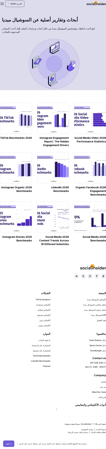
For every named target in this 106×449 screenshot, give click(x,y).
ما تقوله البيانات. (44, 340)
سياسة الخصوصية (87, 429)
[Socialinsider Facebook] (96, 276)
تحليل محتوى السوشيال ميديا (95, 310)
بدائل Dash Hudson (97, 340)
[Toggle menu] (2, 4)
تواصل (103, 382)
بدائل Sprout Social (98, 345)
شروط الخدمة (101, 429)
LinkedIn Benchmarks (40, 361)
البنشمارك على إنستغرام (41, 345)
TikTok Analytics (43, 299)
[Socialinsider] (96, 3)
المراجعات (102, 397)
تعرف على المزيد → (24, 444)
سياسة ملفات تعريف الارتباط (78, 432)
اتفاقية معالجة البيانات (98, 432)
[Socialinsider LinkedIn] (76, 276)
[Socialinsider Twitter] (83, 276)
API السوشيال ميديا (98, 315)
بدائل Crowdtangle (98, 350)
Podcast (46, 366)
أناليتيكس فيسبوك (43, 315)
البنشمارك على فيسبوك (41, 350)
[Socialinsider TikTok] (103, 276)
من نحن (103, 387)
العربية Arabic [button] (16, 4)
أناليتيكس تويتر (44, 320)
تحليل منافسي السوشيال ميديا (94, 305)
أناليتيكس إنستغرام (43, 305)
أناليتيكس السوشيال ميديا (96, 299)
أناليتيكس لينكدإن (44, 310)
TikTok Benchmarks (41, 356)
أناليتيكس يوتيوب (44, 325)
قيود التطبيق (101, 320)
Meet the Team (99, 392)
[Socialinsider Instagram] (90, 276)
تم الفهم (9, 444)
